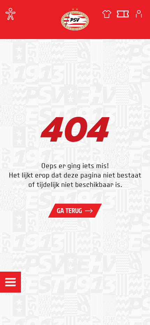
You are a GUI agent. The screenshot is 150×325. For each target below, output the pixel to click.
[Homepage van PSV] (75, 19)
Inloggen (139, 14)
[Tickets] (123, 14)
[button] (10, 282)
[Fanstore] (107, 14)
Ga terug (69, 210)
